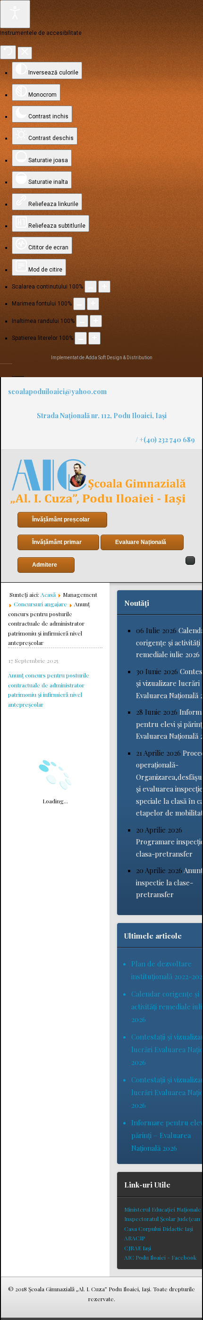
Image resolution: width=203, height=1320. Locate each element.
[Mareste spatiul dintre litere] (94, 338)
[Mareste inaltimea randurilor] (96, 321)
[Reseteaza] (8, 52)
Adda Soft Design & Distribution (118, 357)
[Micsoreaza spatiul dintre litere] (81, 338)
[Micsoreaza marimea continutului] (91, 286)
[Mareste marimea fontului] (93, 303)
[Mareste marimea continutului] (104, 286)
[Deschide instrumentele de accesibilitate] (15, 14)
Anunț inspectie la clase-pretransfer (169, 882)
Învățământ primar (57, 542)
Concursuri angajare (40, 604)
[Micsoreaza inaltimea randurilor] (82, 321)
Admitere (44, 564)
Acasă (48, 594)
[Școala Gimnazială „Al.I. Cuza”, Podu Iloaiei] (98, 482)
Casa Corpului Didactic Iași (158, 1228)
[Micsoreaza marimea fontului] (79, 303)
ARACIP (134, 1238)
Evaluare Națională (140, 542)
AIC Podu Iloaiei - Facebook (160, 1257)
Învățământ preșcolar (61, 519)
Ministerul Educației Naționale (162, 1209)
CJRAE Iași (137, 1248)
